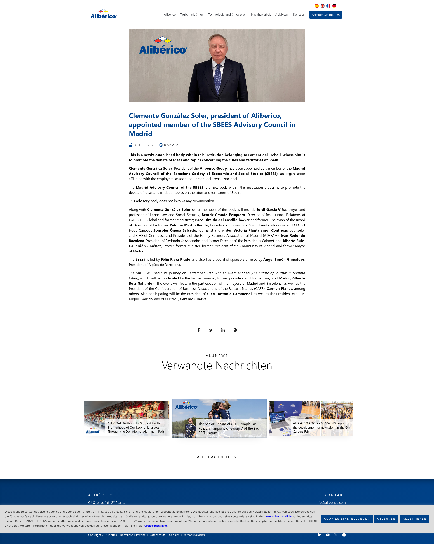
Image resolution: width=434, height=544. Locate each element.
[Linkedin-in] (319, 535)
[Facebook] (344, 535)
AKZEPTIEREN (415, 518)
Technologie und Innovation (227, 14)
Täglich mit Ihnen (192, 14)
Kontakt (298, 14)
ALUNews (282, 14)
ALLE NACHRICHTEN (217, 456)
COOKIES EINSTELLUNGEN (347, 518)
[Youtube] (328, 535)
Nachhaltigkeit (261, 14)
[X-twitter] (336, 535)
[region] (217, 519)
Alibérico (170, 14)
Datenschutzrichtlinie (278, 516)
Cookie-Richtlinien (155, 525)
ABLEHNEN (386, 518)
